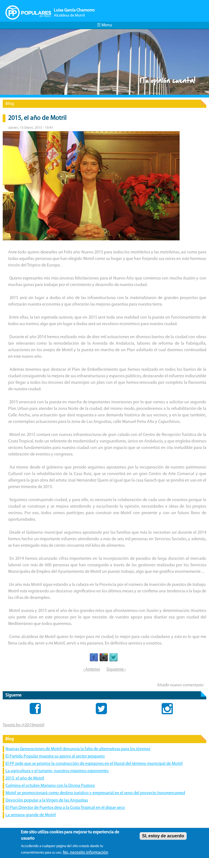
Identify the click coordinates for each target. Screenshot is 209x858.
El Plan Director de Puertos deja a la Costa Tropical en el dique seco (65, 808)
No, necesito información (85, 852)
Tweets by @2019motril (23, 725)
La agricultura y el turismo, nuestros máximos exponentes (57, 771)
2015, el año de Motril (24, 778)
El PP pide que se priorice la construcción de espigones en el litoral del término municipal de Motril (94, 764)
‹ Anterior (91, 669)
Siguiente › (116, 669)
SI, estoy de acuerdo (163, 836)
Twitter (113, 657)
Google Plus (103, 657)
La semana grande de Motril (30, 815)
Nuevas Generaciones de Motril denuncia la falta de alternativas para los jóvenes (77, 749)
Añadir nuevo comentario (180, 685)
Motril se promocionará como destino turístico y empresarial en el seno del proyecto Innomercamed (95, 793)
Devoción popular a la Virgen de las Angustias (46, 800)
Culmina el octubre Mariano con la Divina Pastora (50, 786)
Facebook (94, 657)
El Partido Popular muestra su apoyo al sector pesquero (55, 756)
